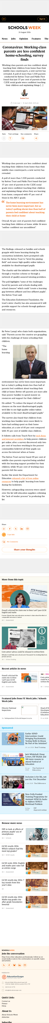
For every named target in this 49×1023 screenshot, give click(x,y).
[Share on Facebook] (10, 529)
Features (36, 38)
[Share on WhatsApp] (4, 529)
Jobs (13, 38)
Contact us (6, 1001)
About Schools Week (10, 1015)
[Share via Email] (28, 529)
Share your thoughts (24, 549)
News (5, 38)
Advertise (5, 1017)
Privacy (4, 1004)
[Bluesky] (14, 965)
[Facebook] (9, 965)
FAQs (4, 1006)
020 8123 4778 (10, 987)
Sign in (42, 19)
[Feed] (4, 965)
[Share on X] (16, 529)
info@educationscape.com (13, 990)
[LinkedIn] (20, 965)
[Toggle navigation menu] (4, 19)
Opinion (23, 38)
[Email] (25, 965)
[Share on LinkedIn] (22, 529)
